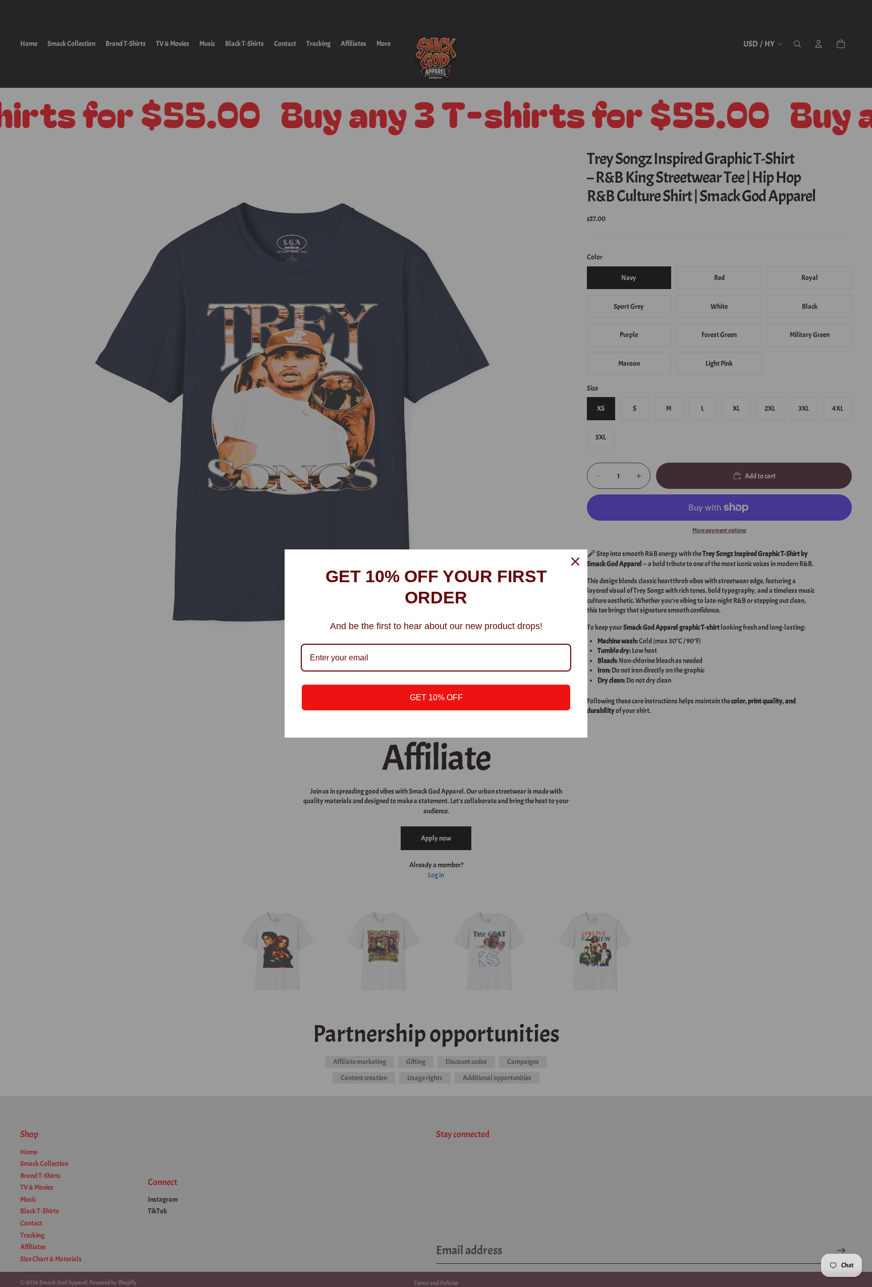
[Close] (575, 561)
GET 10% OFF (436, 697)
